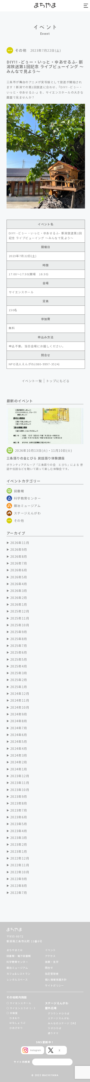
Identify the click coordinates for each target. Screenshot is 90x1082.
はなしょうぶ (17, 1022)
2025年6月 (18, 652)
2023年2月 (18, 844)
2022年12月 (19, 858)
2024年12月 (19, 693)
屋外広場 (51, 1008)
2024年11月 (19, 700)
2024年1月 (18, 769)
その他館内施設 (17, 997)
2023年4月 (18, 831)
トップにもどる (58, 381)
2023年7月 (18, 810)
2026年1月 (18, 604)
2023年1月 (18, 851)
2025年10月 (19, 625)
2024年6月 (18, 735)
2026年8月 (18, 556)
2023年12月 (19, 776)
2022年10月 (19, 872)
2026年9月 (18, 549)
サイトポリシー (54, 985)
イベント (50, 950)
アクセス (50, 956)
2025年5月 (18, 659)
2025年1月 (18, 687)
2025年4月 (18, 666)
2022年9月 (18, 879)
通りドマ (53, 1033)
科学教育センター (27, 498)
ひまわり (14, 1018)
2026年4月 (18, 584)
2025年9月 (18, 632)
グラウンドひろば (58, 1013)
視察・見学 (52, 962)
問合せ (49, 967)
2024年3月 (18, 755)
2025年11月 (19, 618)
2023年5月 (18, 824)
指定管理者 (52, 973)
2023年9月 (18, 796)
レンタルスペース (17, 979)
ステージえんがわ (27, 513)
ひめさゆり (16, 1027)
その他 (19, 520)
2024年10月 (19, 707)
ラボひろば (54, 1028)
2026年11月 (19, 542)
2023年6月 (18, 817)
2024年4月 (18, 748)
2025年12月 (19, 611)
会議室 (14, 1013)
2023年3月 (18, 837)
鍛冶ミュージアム (27, 505)
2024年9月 (18, 714)
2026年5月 (18, 577)
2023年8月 (18, 803)
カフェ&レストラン (19, 973)
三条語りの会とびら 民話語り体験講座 (36, 458)
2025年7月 (18, 645)
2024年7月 (18, 728)
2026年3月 (18, 590)
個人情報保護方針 (56, 979)
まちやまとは (15, 950)
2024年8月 (18, 721)
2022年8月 (18, 885)
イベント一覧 (32, 381)
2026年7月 (18, 563)
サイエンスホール (20, 1003)
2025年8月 (18, 639)
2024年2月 (18, 762)
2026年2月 (18, 597)
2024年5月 (18, 741)
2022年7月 (18, 892)
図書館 (19, 491)
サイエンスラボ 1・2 (23, 1008)
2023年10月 (19, 789)
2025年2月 (18, 680)
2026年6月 (18, 570)
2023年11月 (19, 782)
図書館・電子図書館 (19, 956)
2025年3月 (18, 673)
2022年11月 (19, 865)
